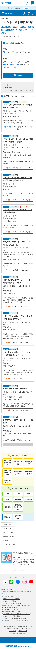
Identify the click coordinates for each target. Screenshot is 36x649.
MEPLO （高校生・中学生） (11, 607)
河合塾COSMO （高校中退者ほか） (13, 616)
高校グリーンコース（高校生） (12, 599)
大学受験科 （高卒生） (10, 597)
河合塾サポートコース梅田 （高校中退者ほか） (16, 618)
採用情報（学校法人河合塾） (18, 633)
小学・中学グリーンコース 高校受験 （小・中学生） (18, 605)
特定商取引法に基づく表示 (25, 626)
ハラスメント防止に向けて (12, 628)
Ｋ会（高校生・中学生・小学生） (13, 609)
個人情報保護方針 (8, 626)
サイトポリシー (26, 628)
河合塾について (23, 631)
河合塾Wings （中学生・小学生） (13, 611)
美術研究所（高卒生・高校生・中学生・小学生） (17, 614)
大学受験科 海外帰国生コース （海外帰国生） (16, 620)
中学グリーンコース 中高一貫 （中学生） (15, 603)
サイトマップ (12, 631)
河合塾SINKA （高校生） (10, 601)
